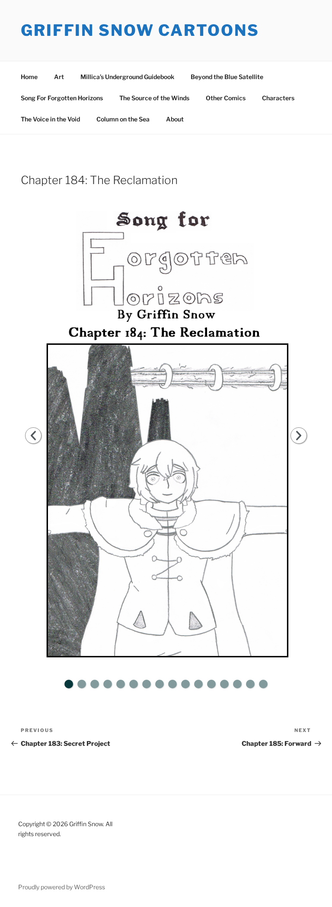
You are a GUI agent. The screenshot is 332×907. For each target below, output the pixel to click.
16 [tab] (263, 684)
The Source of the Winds (154, 98)
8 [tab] (159, 684)
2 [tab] (81, 684)
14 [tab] (237, 684)
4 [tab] (107, 684)
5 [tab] (120, 684)
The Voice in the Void (50, 119)
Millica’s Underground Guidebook (127, 76)
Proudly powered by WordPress (61, 887)
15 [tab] (250, 684)
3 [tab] (94, 684)
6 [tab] (133, 684)
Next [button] (298, 435)
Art (59, 76)
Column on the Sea (123, 119)
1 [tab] (68, 684)
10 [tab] (185, 684)
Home (29, 76)
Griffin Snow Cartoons (140, 30)
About (175, 119)
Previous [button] (33, 435)
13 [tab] (224, 684)
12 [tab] (211, 684)
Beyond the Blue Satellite (227, 76)
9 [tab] (172, 684)
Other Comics (226, 98)
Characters (278, 98)
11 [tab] (198, 684)
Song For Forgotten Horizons (62, 98)
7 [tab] (146, 684)
